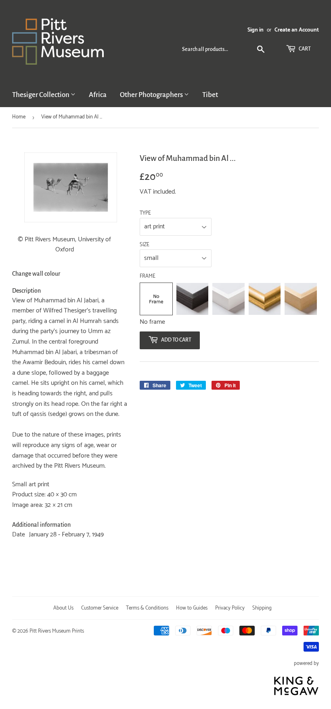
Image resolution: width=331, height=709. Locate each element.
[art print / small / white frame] (228, 299)
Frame (147, 276)
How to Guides (191, 608)
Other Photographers (152, 95)
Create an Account (296, 29)
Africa (98, 95)
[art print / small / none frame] (156, 299)
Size (144, 245)
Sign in (255, 29)
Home (18, 117)
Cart (304, 49)
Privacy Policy (230, 608)
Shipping (262, 608)
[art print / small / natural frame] (300, 299)
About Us (63, 608)
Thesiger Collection (41, 95)
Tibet (210, 95)
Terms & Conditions (147, 608)
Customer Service (99, 608)
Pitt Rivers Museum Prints (56, 631)
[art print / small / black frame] (192, 299)
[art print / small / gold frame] (264, 299)
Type (145, 213)
